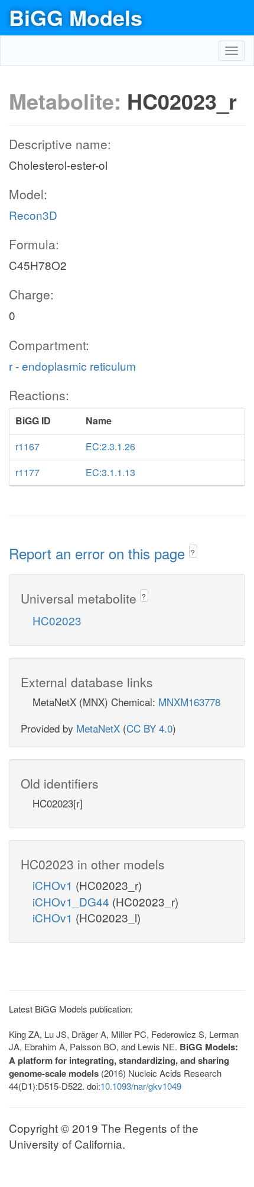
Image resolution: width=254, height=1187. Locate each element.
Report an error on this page (99, 553)
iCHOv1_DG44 (72, 901)
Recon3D (33, 215)
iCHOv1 (54, 885)
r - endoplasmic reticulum (72, 366)
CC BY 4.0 (149, 728)
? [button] (193, 552)
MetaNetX (98, 728)
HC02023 (57, 620)
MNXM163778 (189, 701)
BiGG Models (75, 17)
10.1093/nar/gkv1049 (140, 1086)
